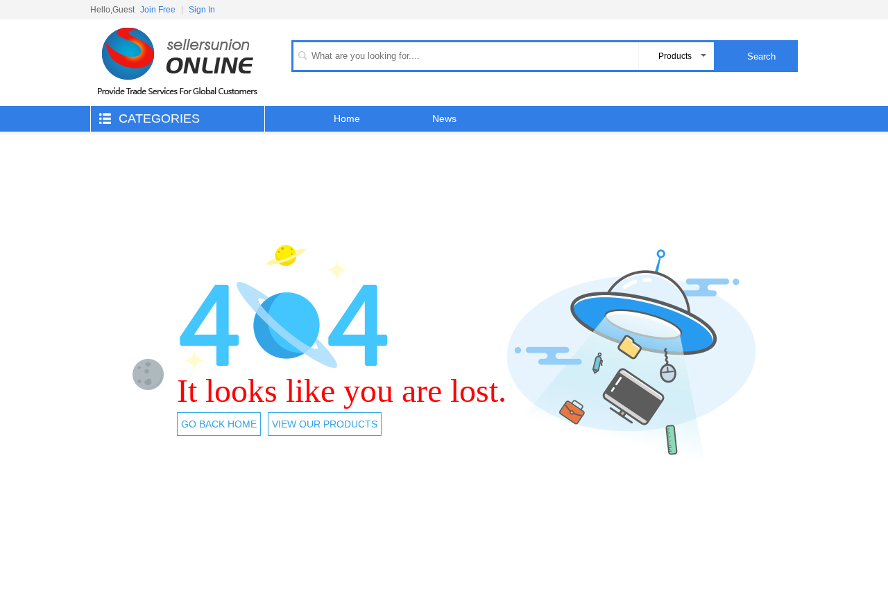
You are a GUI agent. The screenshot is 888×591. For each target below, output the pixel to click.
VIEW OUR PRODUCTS (324, 424)
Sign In (202, 10)
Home (347, 118)
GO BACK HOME (219, 424)
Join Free (158, 10)
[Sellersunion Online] (177, 103)
